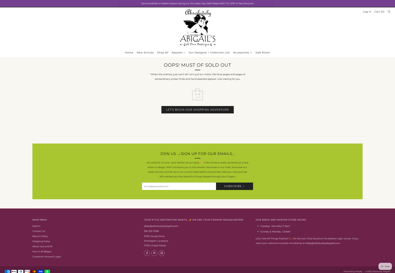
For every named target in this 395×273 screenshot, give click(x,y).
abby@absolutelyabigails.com (161, 226)
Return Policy (40, 236)
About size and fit (42, 246)
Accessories (241, 52)
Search (36, 226)
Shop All (162, 52)
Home (129, 52)
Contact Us (38, 231)
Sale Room (263, 52)
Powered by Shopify (353, 271)
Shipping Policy (41, 241)
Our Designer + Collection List (209, 52)
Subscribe (233, 186)
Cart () (379, 11)
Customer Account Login (46, 256)
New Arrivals (145, 52)
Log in (367, 11)
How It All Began (42, 251)
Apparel (177, 52)
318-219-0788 (151, 231)
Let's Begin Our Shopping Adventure (197, 109)
